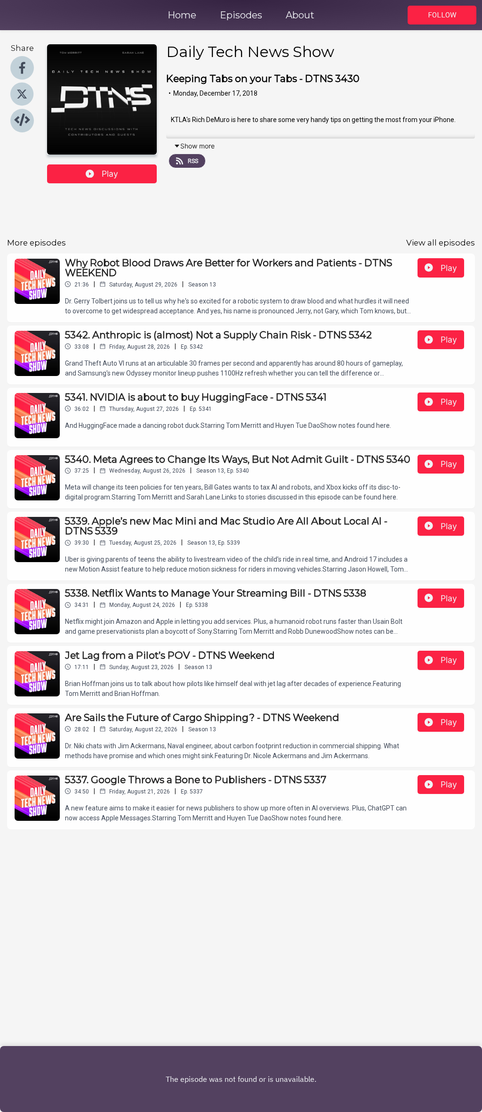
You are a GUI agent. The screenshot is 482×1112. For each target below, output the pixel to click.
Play (110, 174)
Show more (197, 146)
